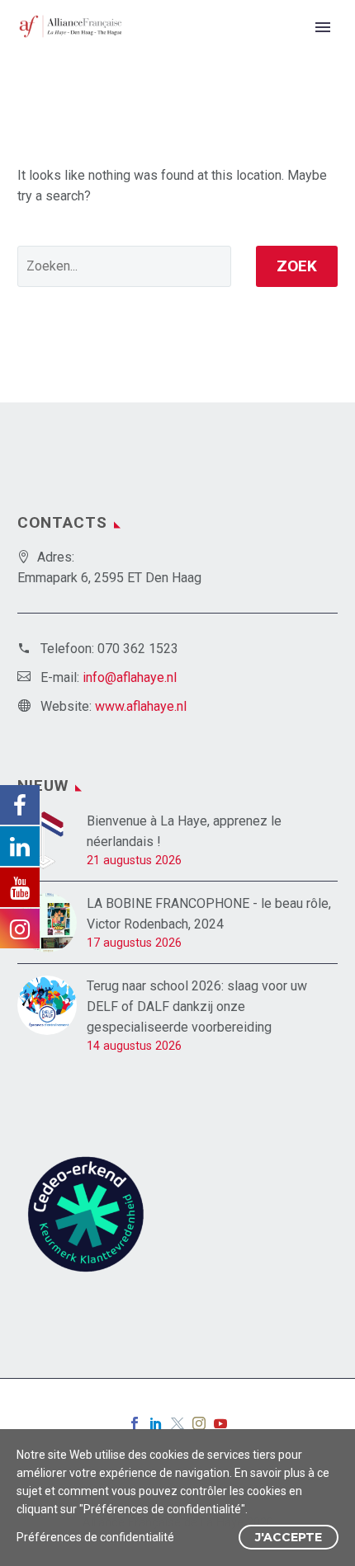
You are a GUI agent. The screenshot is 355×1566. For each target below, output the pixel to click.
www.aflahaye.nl (141, 706)
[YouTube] (220, 1423)
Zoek (297, 265)
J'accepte (288, 1537)
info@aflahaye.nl (130, 677)
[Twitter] (177, 1423)
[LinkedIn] (156, 1423)
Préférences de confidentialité (95, 1537)
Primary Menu (323, 27)
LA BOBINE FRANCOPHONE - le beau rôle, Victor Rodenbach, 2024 (209, 914)
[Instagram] (199, 1423)
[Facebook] (134, 1423)
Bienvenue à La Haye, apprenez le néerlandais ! (184, 831)
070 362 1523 (137, 648)
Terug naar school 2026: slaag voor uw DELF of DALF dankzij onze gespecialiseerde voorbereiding (197, 1006)
